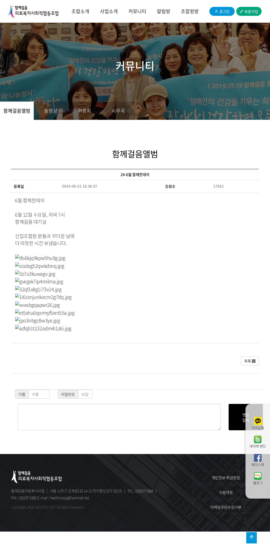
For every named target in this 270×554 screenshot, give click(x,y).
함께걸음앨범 (16, 110)
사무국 (118, 110)
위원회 (84, 110)
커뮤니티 (137, 11)
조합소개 (80, 11)
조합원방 (190, 11)
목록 (248, 361)
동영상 (50, 110)
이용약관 (226, 492)
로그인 (224, 11)
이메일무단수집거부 (225, 507)
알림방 (163, 11)
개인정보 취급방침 (226, 477)
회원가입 (251, 11)
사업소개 (109, 11)
